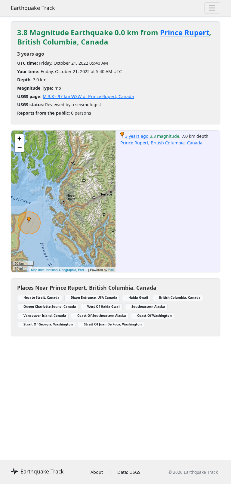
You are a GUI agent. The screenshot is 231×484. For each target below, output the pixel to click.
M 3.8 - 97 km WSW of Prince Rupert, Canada (88, 96)
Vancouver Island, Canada (44, 315)
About (97, 472)
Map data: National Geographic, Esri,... (59, 269)
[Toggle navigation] (212, 8)
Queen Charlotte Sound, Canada (49, 306)
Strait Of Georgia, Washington (48, 324)
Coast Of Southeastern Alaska (101, 315)
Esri (111, 269)
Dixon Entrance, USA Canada (94, 297)
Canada (194, 143)
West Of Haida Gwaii (103, 306)
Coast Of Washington (154, 315)
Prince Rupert (184, 32)
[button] (29, 220)
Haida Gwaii (138, 297)
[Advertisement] (115, 394)
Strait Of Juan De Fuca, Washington (113, 324)
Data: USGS (128, 472)
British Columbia (168, 143)
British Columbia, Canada (180, 297)
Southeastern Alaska (148, 306)
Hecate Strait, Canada (41, 297)
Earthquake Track (33, 7)
